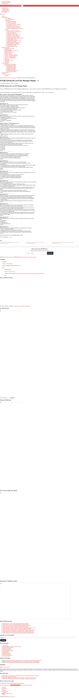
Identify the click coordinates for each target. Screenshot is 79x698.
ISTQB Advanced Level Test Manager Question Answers (9, 242)
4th (48, 92)
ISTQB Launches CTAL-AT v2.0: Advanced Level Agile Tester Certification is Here (17, 632)
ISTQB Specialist (5, 653)
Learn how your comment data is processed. (22, 306)
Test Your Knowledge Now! (16, 5)
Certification (4, 645)
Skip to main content (6, 1)
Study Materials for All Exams (26, 685)
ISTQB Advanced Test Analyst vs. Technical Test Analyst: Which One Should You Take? (18, 627)
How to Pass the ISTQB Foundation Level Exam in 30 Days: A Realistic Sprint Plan (17, 630)
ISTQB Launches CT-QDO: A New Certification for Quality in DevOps (15, 623)
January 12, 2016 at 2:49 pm (10, 271)
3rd (46, 92)
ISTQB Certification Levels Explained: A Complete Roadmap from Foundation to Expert (18, 631)
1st (45, 92)
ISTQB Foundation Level (7, 650)
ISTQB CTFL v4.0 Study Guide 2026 (9, 676)
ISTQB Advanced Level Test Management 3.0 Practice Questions (63, 242)
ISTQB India (4, 651)
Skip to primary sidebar (6, 2)
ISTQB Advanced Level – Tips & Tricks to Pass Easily (35, 242)
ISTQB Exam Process (6, 649)
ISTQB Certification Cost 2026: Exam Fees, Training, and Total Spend (15, 626)
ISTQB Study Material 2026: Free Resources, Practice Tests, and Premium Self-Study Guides (19, 677)
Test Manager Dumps (32, 257)
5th (51, 92)
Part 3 (11, 237)
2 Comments (15, 83)
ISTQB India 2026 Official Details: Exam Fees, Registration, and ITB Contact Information (25, 660)
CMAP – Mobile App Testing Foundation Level (11, 646)
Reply (3, 267)
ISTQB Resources (5, 652)
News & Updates (5, 655)
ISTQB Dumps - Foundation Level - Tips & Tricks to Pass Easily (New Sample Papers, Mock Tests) (20, 675)
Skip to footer (4, 3)
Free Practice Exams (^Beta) (15, 685)
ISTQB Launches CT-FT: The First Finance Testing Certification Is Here (15, 624)
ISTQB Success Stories (6, 654)
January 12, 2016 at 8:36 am (7, 263)
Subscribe (50, 253)
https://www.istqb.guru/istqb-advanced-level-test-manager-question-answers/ (30, 273)
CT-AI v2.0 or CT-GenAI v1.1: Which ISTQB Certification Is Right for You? (16, 625)
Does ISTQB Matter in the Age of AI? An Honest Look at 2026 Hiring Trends (16, 628)
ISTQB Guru (2, 14)
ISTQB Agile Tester (6, 648)
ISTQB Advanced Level (9, 257)
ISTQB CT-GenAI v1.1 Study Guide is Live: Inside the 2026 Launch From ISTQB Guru (18, 629)
